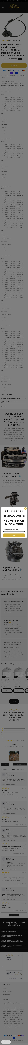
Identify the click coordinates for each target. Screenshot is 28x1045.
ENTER (14, 535)
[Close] (25, 508)
